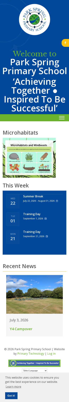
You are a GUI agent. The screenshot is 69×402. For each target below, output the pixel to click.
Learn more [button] (13, 387)
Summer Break (33, 196)
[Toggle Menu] (62, 117)
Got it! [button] (11, 395)
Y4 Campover (21, 328)
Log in (51, 354)
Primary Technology (30, 354)
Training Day (32, 214)
